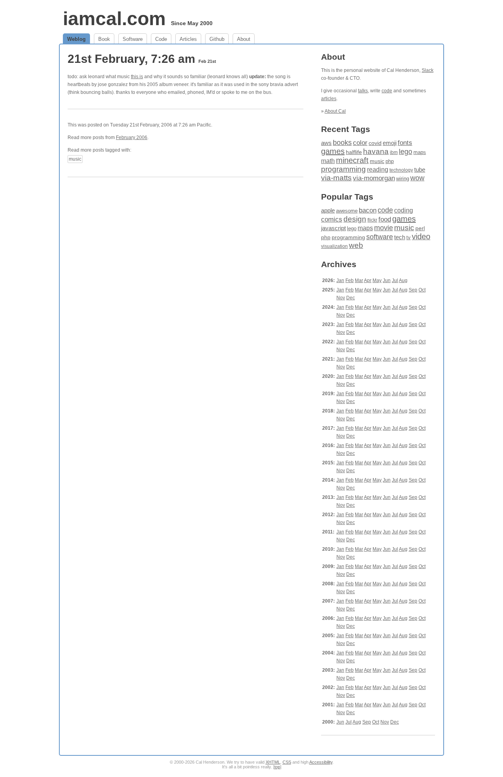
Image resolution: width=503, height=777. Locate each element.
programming (343, 169)
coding (403, 210)
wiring (402, 178)
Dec (350, 298)
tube (419, 169)
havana (376, 151)
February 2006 (131, 137)
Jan (340, 280)
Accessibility (320, 762)
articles (328, 98)
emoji (390, 142)
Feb (349, 280)
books (342, 142)
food (384, 219)
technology (401, 170)
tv (408, 237)
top (277, 766)
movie (383, 228)
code (387, 90)
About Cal (335, 111)
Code (161, 39)
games (333, 151)
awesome (347, 211)
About (243, 39)
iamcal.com (114, 18)
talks (363, 90)
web (356, 245)
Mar (359, 280)
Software (133, 39)
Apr (367, 280)
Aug (403, 280)
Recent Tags (345, 129)
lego (405, 152)
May (377, 280)
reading (377, 169)
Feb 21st (207, 61)
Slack (427, 70)
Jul (395, 280)
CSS (287, 762)
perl (420, 228)
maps (419, 152)
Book (104, 39)
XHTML (273, 762)
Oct (422, 290)
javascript (333, 228)
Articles (188, 39)
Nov (340, 298)
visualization (334, 246)
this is (137, 76)
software (379, 237)
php (390, 161)
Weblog (76, 39)
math (328, 160)
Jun (387, 280)
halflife (354, 152)
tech (399, 237)
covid (375, 143)
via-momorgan (374, 178)
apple (328, 210)
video (421, 236)
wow (417, 178)
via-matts (336, 178)
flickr (372, 220)
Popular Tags (347, 196)
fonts (405, 143)
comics (331, 219)
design (354, 219)
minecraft (352, 160)
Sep (413, 290)
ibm (394, 152)
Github (216, 39)
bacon (367, 210)
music (75, 159)
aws (326, 143)
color (360, 143)
